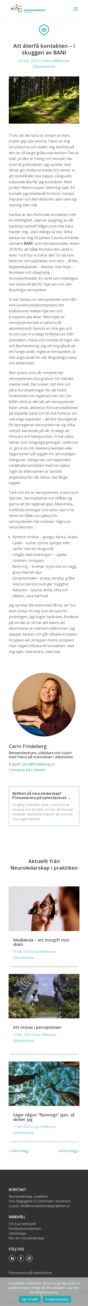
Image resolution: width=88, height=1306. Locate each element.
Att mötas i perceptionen (37, 1027)
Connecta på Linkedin (27, 769)
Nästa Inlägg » (68, 1151)
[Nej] (82, 1291)
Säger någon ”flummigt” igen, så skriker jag (43, 1117)
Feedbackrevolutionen (25, 1228)
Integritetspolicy (57, 1299)
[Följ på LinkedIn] (12, 1258)
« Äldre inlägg (18, 1151)
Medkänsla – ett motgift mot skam (41, 942)
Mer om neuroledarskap (26, 1238)
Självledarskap (44, 66)
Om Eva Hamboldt (22, 1224)
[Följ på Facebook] (20, 1258)
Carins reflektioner (55, 61)
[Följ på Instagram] (29, 1258)
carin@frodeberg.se (38, 764)
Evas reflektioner (44, 952)
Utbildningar (17, 1233)
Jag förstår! (29, 1299)
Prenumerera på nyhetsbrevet (30, 1273)
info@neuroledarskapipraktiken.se (45, 1206)
